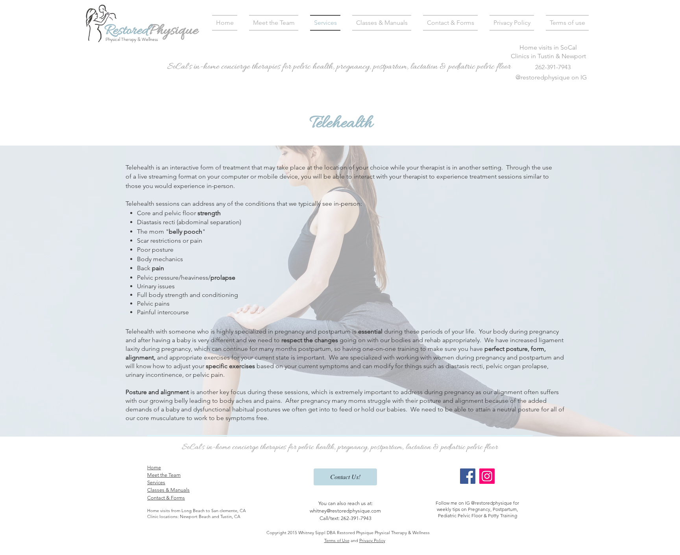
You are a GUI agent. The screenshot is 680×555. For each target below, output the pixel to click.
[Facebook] (467, 476)
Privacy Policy (372, 540)
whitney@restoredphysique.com (345, 511)
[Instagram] (487, 476)
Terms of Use (336, 540)
